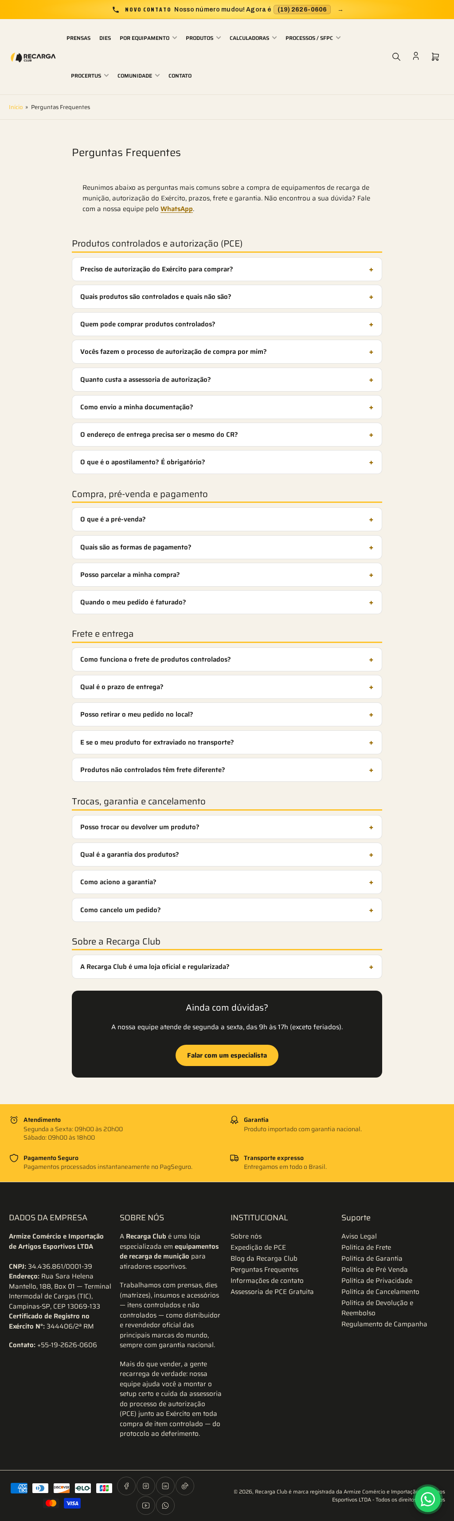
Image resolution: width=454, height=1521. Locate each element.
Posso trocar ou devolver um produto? (140, 827)
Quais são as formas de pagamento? (136, 547)
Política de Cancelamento (380, 1291)
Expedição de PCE (258, 1247)
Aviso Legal (359, 1236)
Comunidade (134, 75)
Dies (105, 38)
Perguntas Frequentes (264, 1269)
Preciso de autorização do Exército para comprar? (156, 269)
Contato (180, 75)
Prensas (78, 38)
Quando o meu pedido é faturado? (133, 602)
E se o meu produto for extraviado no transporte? (157, 742)
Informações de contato (267, 1280)
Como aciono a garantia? (118, 882)
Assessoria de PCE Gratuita (272, 1291)
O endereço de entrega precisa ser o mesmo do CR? (159, 434)
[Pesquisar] (396, 57)
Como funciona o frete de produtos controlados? (155, 659)
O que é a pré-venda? (113, 519)
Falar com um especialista (227, 1055)
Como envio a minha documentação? (136, 407)
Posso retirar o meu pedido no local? (136, 714)
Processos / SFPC (309, 38)
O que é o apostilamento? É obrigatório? (142, 462)
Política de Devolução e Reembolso (377, 1308)
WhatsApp (176, 209)
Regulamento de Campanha (384, 1324)
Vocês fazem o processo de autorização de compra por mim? (173, 351)
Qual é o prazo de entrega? (122, 687)
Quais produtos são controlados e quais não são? (155, 296)
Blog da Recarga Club (264, 1258)
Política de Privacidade (376, 1280)
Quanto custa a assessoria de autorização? (145, 379)
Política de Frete (366, 1247)
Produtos (199, 38)
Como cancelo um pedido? (120, 910)
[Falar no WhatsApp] (428, 1499)
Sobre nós (246, 1236)
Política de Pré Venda (374, 1269)
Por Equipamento (144, 38)
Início (16, 107)
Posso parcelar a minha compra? (130, 574)
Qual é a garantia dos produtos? (129, 854)
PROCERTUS (86, 75)
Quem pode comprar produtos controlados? (147, 324)
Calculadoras (249, 38)
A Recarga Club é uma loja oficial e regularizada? (155, 966)
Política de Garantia (372, 1258)
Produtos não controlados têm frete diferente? (152, 769)
